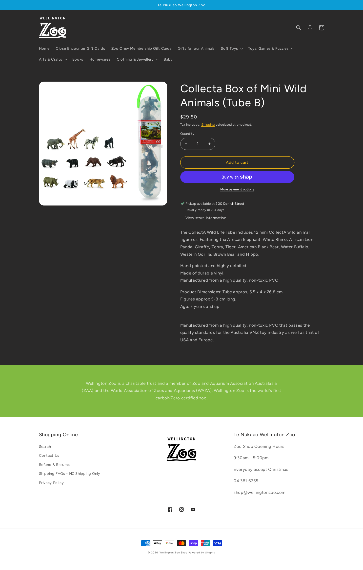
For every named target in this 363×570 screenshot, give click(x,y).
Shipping (208, 124)
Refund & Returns (54, 464)
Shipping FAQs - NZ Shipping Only (69, 473)
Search (45, 446)
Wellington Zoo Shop (173, 552)
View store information (205, 218)
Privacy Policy (51, 482)
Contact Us (49, 455)
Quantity (187, 134)
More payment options (237, 189)
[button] (231, 48)
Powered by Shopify (201, 552)
